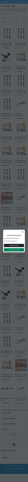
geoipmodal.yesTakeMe (14, 249)
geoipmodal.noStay (14, 245)
